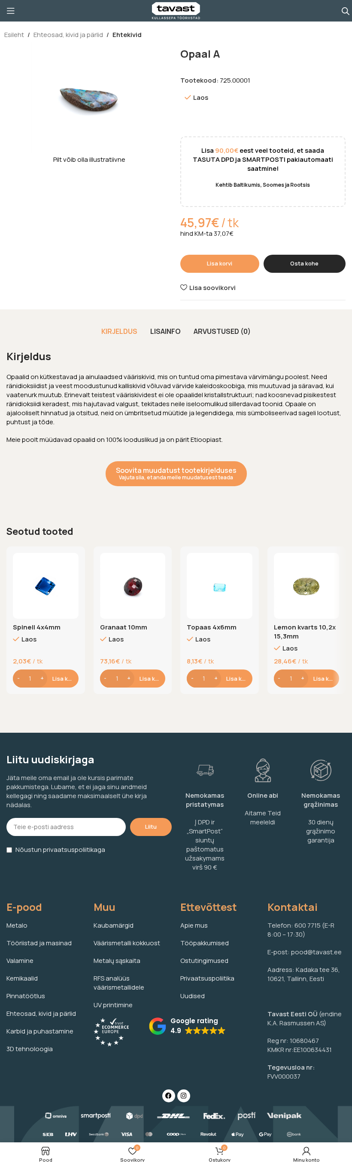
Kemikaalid (22, 978)
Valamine (19, 960)
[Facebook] (168, 1095)
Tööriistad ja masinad (39, 942)
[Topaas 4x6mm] (219, 586)
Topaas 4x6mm (212, 627)
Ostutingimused (204, 960)
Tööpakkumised (204, 942)
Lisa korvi (219, 263)
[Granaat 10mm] (133, 586)
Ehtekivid (127, 34)
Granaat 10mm (123, 627)
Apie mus (194, 925)
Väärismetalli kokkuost (127, 942)
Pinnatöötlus (25, 995)
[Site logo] (176, 10)
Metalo (16, 925)
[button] (187, 1026)
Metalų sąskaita (117, 960)
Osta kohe (304, 263)
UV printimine (113, 1004)
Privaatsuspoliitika (207, 978)
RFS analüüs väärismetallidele (119, 983)
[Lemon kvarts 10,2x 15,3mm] (307, 586)
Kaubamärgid (114, 925)
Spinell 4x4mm (37, 627)
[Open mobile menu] (10, 10)
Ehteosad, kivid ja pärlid (68, 34)
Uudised (192, 995)
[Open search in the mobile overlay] (345, 11)
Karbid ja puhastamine (39, 1031)
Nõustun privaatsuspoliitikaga (60, 849)
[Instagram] (183, 1095)
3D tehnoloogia (29, 1048)
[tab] (119, 331)
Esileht (14, 34)
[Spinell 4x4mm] (46, 586)
